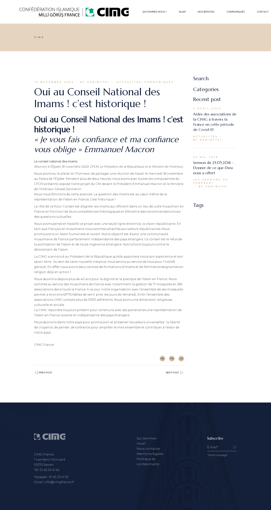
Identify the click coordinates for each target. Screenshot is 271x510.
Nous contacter (148, 448)
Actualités (129, 82)
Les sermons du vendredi (210, 181)
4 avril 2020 (207, 108)
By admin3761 (95, 82)
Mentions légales (150, 454)
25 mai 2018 (206, 157)
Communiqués (159, 82)
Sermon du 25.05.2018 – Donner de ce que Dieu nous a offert (213, 167)
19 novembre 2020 (54, 82)
